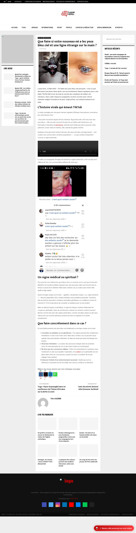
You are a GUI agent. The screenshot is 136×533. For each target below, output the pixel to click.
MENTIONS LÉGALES (49, 1)
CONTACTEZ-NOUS (82, 1)
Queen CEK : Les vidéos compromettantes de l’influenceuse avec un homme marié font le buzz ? (22, 92)
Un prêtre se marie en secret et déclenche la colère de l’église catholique (46, 436)
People (69, 27)
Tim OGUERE (55, 399)
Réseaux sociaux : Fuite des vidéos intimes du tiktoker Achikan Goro (23, 104)
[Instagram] (57, 504)
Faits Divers (47, 37)
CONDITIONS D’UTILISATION (33, 1)
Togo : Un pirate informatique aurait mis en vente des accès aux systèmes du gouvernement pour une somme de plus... (23, 118)
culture (78, 352)
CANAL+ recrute (110, 63)
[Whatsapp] (85, 504)
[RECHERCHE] (130, 39)
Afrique (35, 27)
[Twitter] (51, 504)
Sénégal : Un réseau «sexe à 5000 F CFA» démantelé (45, 461)
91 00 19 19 (74, 498)
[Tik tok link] (133, 1)
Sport (59, 27)
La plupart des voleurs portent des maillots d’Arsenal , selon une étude (67, 462)
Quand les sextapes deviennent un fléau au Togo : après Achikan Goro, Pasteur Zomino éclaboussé (23, 78)
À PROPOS (119, 27)
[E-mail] (78, 504)
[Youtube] (71, 504)
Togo (24, 27)
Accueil (14, 27)
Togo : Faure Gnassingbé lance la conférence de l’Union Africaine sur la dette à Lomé (51, 389)
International (47, 27)
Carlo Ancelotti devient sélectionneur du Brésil (88, 388)
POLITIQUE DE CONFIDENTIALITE (65, 1)
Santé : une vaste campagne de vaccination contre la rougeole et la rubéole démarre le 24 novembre (117, 56)
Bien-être (40, 37)
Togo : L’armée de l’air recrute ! (116, 68)
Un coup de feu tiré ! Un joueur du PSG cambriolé (88, 460)
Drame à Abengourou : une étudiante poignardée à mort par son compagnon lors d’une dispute (67, 437)
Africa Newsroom (104, 27)
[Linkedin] (64, 504)
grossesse (59, 125)
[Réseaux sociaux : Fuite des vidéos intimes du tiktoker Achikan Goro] (9, 104)
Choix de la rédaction (84, 27)
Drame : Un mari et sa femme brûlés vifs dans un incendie (88, 435)
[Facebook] (44, 504)
